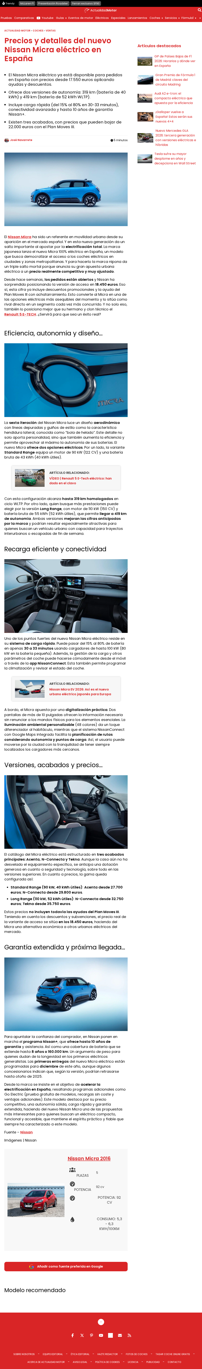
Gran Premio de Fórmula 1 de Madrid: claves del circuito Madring (175, 80)
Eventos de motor (80, 18)
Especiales (118, 18)
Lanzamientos (137, 18)
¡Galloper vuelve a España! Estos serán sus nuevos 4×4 (173, 117)
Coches (155, 18)
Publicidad (153, 1362)
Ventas (51, 30)
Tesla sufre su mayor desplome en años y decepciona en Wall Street (175, 159)
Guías (60, 18)
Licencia (133, 1362)
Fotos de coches (137, 1354)
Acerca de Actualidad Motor (46, 1362)
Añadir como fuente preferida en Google (70, 1266)
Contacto (174, 1362)
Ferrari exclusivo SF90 (85, 3)
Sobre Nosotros (24, 1354)
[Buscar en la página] (199, 11)
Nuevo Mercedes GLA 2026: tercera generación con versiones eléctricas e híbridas (175, 137)
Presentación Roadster (53, 3)
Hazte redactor (107, 1354)
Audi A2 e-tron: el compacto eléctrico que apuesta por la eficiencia (173, 98)
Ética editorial (80, 1354)
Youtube (47, 18)
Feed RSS (129, 1335)
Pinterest (91, 1335)
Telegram (110, 1335)
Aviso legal (80, 1362)
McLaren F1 (27, 3)
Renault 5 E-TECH (20, 314)
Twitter (82, 1335)
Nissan (26, 1132)
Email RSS (120, 1335)
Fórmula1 (187, 18)
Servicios (171, 18)
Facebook (72, 1335)
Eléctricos (102, 18)
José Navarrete (21, 140)
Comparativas (24, 18)
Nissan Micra (19, 236)
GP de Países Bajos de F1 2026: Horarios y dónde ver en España (174, 61)
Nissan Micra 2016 (89, 1158)
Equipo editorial (53, 1354)
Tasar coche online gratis (173, 1354)
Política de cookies (107, 1362)
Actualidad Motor (17, 30)
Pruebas (6, 18)
